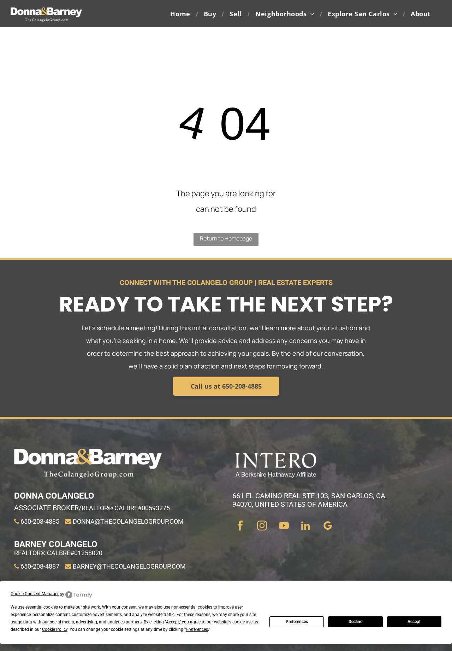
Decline (355, 621)
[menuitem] (181, 13)
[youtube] (283, 526)
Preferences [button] (197, 629)
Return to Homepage (226, 238)
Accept (414, 621)
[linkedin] (305, 526)
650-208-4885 (39, 521)
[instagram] (261, 526)
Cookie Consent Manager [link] (35, 593)
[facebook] (240, 526)
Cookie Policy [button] (54, 629)
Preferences (297, 621)
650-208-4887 (39, 566)
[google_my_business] (327, 526)
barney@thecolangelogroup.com (129, 566)
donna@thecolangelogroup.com (128, 521)
